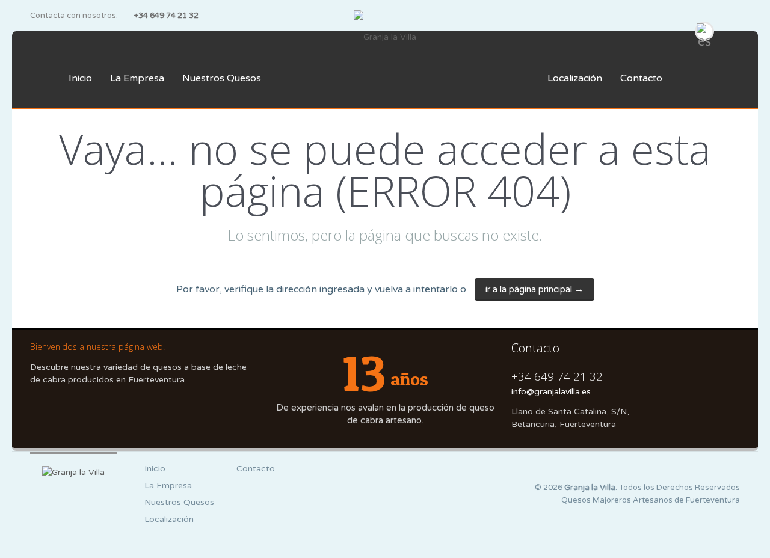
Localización (574, 78)
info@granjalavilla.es (551, 392)
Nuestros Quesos (221, 78)
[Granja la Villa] (385, 37)
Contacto (641, 78)
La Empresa (137, 78)
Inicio (80, 78)
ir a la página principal (534, 289)
